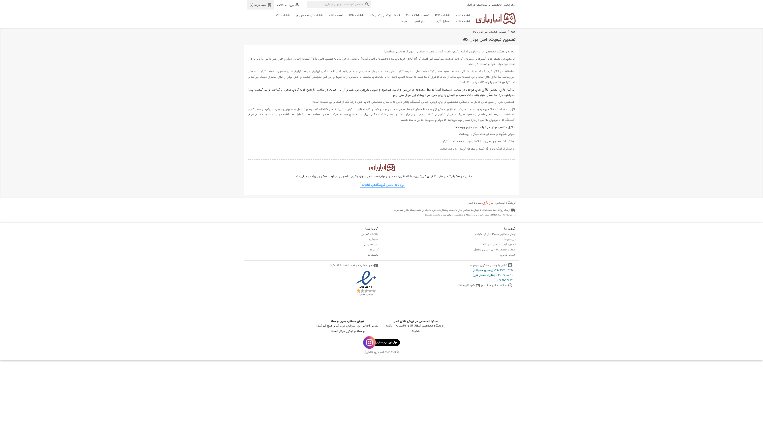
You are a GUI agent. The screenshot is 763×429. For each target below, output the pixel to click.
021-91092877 (505, 280)
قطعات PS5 (463, 15)
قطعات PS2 (356, 15)
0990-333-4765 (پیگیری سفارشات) (493, 270)
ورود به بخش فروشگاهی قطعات (382, 184)
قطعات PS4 (442, 15)
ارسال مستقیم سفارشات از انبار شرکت (495, 234)
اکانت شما (372, 228)
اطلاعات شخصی (370, 234)
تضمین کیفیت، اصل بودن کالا (499, 244)
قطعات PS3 (336, 15)
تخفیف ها (373, 255)
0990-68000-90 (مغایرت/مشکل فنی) (493, 275)
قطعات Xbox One (417, 15)
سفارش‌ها (373, 239)
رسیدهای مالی (371, 244)
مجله (404, 21)
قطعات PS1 (283, 15)
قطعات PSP (463, 21)
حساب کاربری (508, 255)
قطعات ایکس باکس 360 (385, 15)
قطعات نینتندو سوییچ (309, 15)
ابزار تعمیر (419, 21)
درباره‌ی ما (510, 239)
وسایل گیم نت (440, 21)
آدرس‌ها (374, 249)
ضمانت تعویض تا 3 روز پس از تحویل (495, 249)
